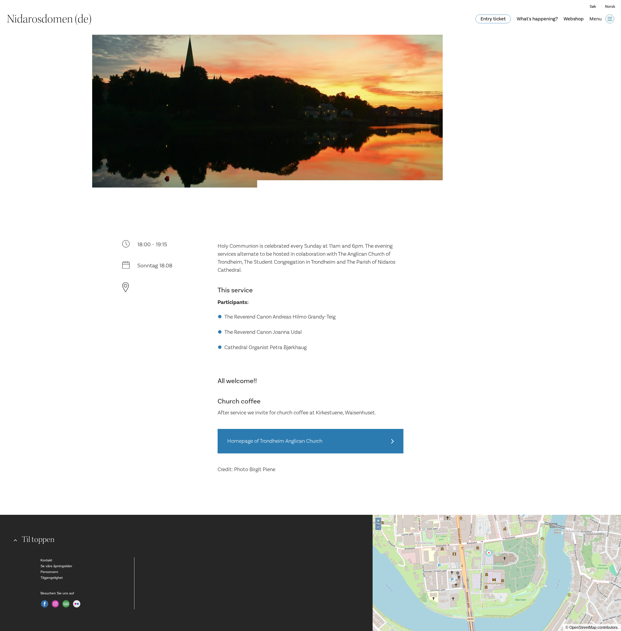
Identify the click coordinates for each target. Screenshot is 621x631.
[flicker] (77, 604)
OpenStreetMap (582, 627)
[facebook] (45, 604)
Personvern (49, 572)
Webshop (574, 19)
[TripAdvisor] (66, 604)
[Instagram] (55, 604)
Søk (593, 6)
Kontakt (46, 560)
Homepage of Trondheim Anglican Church (274, 441)
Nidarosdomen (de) (49, 19)
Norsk (610, 6)
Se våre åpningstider (56, 566)
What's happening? (537, 19)
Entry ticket (493, 19)
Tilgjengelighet (52, 578)
